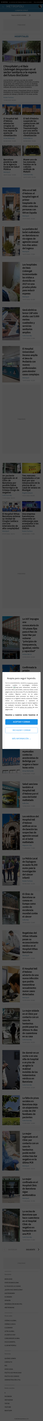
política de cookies (26, 707)
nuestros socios (33, 683)
